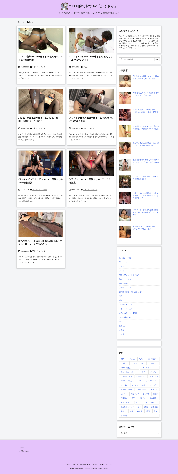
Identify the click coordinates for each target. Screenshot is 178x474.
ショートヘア (141, 376)
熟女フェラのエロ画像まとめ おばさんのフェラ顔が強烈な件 (146, 144)
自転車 (139, 411)
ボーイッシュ (141, 389)
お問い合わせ (24, 451)
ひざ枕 (123, 363)
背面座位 (154, 407)
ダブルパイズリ (126, 381)
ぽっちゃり (152, 363)
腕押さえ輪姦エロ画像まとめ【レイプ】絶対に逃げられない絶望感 (145, 110)
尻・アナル (123, 262)
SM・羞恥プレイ (125, 317)
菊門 (148, 411)
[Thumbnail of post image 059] (40, 101)
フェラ (121, 266)
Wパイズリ (152, 359)
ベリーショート (126, 389)
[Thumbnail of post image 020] (40, 40)
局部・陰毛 (123, 283)
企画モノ (122, 326)
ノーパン (124, 385)
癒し (137, 402)
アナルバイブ (146, 367)
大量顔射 (124, 398)
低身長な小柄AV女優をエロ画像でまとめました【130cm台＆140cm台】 (146, 162)
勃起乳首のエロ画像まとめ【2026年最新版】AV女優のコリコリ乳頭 (146, 127)
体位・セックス (125, 279)
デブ (139, 381)
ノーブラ (153, 385)
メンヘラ (154, 389)
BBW (122, 359)
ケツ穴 (142, 372)
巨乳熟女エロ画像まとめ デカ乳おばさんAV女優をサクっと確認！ (146, 77)
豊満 (155, 411)
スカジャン (153, 376)
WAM (141, 359)
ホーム (21, 22)
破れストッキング (127, 407)
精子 (139, 407)
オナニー (122, 330)
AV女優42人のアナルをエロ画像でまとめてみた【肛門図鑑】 (146, 94)
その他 (121, 334)
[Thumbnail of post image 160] (40, 224)
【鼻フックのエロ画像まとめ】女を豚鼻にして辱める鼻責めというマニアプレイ (145, 195)
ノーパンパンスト (138, 385)
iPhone (132, 359)
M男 (120, 296)
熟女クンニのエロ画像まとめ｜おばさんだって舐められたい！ (145, 227)
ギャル (85, 67)
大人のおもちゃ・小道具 (128, 313)
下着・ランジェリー (39, 67)
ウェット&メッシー (128, 372)
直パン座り (150, 402)
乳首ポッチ (135, 394)
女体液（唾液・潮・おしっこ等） (131, 292)
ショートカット (126, 376)
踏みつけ (124, 415)
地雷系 (155, 394)
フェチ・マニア (125, 287)
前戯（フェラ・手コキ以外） (130, 275)
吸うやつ (146, 394)
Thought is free (102, 468)
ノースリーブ (151, 381)
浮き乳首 (153, 398)
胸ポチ (123, 411)
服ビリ (142, 398)
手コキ (121, 270)
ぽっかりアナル (137, 363)
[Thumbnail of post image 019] (91, 163)
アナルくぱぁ (126, 367)
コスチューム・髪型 (39, 190)
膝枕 (131, 411)
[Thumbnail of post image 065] (91, 40)
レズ (120, 321)
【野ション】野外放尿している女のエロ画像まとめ (145, 177)
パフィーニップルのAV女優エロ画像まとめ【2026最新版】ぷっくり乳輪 (146, 212)
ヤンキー (124, 394)
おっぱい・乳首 (125, 258)
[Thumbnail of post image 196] (91, 101)
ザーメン (153, 372)
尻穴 (133, 398)
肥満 (146, 407)
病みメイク (125, 402)
